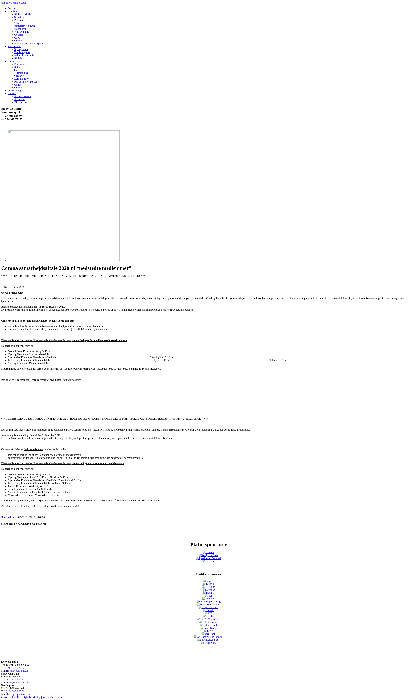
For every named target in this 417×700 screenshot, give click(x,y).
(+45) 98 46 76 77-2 (16, 679)
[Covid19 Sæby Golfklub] (64, 260)
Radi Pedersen (8, 517)
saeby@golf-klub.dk (17, 670)
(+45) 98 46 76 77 (15, 667)
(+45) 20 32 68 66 (15, 691)
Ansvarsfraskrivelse (52, 697)
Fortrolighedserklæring (29, 697)
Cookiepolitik (8, 697)
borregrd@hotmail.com (19, 694)
